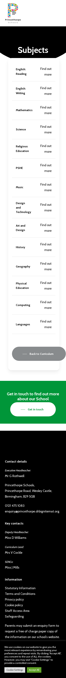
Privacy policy (14, 599)
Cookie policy (14, 605)
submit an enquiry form (39, 626)
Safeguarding (14, 616)
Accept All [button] (34, 669)
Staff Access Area (17, 611)
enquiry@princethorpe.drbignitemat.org (32, 511)
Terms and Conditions (20, 594)
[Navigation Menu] (14, 13)
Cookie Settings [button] (15, 669)
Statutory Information (20, 588)
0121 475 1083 (14, 506)
